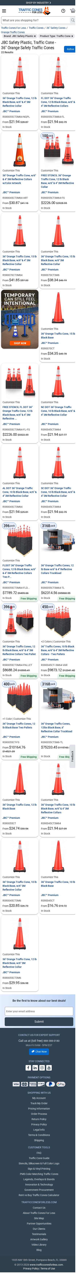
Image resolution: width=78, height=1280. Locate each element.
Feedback (72, 756)
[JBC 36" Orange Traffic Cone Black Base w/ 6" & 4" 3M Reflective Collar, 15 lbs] (20, 231)
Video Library (39, 1244)
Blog (39, 1249)
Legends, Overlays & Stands (39, 1179)
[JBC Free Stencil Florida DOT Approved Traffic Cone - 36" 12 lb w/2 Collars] (20, 382)
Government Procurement (39, 1189)
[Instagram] (42, 1068)
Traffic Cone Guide (39, 1158)
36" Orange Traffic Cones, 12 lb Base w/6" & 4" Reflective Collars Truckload (57, 569)
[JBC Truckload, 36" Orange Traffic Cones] (58, 698)
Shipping (39, 1140)
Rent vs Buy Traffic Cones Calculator (39, 1195)
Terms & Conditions (39, 1135)
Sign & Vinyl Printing (39, 1168)
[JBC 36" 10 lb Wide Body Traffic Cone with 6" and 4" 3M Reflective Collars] (58, 779)
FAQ (39, 1152)
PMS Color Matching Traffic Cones (39, 1174)
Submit (39, 1021)
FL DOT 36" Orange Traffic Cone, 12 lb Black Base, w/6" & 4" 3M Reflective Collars (58, 102)
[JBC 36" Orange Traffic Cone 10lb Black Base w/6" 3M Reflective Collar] (20, 857)
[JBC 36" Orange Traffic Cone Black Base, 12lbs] (20, 779)
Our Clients (39, 1228)
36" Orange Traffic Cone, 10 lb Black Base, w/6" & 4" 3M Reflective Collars (58, 808)
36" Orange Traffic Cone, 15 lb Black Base (58, 335)
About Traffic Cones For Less (39, 1213)
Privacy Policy (39, 1124)
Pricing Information (39, 1108)
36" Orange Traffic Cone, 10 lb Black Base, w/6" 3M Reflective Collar (20, 886)
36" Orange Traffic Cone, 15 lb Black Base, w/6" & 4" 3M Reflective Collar (20, 260)
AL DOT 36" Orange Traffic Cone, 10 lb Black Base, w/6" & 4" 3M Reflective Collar (20, 492)
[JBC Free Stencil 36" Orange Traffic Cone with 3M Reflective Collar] (58, 150)
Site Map (39, 1218)
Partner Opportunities (39, 1223)
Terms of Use (47, 1268)
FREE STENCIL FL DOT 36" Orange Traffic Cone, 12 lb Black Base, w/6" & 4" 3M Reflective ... (17, 413)
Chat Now (41, 1051)
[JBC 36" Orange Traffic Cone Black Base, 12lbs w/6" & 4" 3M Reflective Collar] (20, 73)
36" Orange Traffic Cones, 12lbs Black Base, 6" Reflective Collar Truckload (56, 727)
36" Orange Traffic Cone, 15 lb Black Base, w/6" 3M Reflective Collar (58, 260)
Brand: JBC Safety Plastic (18, 36)
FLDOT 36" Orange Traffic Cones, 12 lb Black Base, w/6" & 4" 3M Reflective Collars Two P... (19, 571)
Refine (70, 49)
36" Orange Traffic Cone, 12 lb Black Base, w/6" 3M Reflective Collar (20, 963)
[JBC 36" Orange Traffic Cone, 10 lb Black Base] (58, 857)
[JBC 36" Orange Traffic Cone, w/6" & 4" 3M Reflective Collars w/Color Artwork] (20, 150)
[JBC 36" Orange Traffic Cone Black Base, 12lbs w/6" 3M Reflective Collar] (20, 934)
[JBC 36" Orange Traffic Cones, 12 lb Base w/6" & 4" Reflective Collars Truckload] (58, 540)
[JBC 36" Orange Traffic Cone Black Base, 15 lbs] (58, 308)
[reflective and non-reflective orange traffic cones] (34, 11)
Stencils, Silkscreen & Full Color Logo (39, 1163)
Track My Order (39, 1103)
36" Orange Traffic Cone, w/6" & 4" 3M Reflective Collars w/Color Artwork (19, 179)
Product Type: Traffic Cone (55, 36)
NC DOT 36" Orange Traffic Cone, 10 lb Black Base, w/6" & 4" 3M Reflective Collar (58, 411)
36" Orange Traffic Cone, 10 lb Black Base (58, 884)
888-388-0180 (51, 1040)
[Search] (73, 20)
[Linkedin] (35, 1068)
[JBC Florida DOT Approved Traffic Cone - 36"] (58, 73)
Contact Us (39, 1207)
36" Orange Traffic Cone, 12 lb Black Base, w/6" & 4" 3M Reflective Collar (20, 102)
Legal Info (39, 1129)
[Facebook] (28, 1068)
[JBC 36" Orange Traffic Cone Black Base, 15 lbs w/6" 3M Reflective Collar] (58, 231)
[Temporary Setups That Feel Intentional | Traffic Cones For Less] (19, 319)
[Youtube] (49, 1068)
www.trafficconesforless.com (46, 1264)
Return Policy (39, 1119)
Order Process (39, 1113)
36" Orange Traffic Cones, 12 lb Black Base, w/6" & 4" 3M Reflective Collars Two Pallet (19, 650)
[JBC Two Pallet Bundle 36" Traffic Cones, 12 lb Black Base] (20, 698)
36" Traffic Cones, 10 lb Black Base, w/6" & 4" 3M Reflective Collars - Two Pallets (57, 650)
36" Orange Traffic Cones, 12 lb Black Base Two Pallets (19, 725)
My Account (39, 1098)
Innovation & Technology (39, 1184)
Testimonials (39, 1234)
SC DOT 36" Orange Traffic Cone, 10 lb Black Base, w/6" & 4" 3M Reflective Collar (58, 492)
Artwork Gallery (39, 1239)
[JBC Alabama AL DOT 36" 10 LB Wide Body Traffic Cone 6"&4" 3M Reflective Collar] (20, 463)
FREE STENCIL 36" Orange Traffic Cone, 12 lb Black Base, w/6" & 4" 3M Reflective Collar (57, 181)
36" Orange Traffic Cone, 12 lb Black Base (20, 806)
